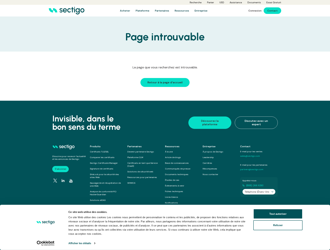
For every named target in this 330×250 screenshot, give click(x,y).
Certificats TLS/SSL (99, 151)
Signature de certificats (101, 168)
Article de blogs (173, 157)
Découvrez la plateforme (210, 122)
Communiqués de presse (177, 168)
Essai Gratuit (273, 2)
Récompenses (210, 168)
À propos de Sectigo (213, 151)
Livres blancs (171, 197)
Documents (254, 2)
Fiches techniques (174, 191)
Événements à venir (174, 185)
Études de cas (172, 180)
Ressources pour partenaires (142, 177)
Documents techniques (176, 174)
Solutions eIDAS (98, 200)
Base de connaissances (177, 163)
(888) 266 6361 (254, 185)
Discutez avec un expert (256, 122)
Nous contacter (210, 174)
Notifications (171, 202)
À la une (169, 151)
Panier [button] (210, 2)
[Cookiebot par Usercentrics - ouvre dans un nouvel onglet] (46, 243)
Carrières (207, 163)
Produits (95, 146)
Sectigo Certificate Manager (104, 163)
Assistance (236, 2)
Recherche (196, 2)
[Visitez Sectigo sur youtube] (71, 181)
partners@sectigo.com (251, 169)
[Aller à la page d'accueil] (66, 10)
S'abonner (60, 168)
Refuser (278, 225)
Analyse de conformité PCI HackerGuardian (103, 193)
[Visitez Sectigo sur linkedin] (63, 181)
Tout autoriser (277, 213)
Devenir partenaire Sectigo (140, 151)
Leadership (208, 157)
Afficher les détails (79, 243)
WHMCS (131, 183)
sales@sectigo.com (250, 156)
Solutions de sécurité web (140, 171)
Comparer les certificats (102, 157)
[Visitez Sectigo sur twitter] (55, 181)
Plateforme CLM (135, 157)
